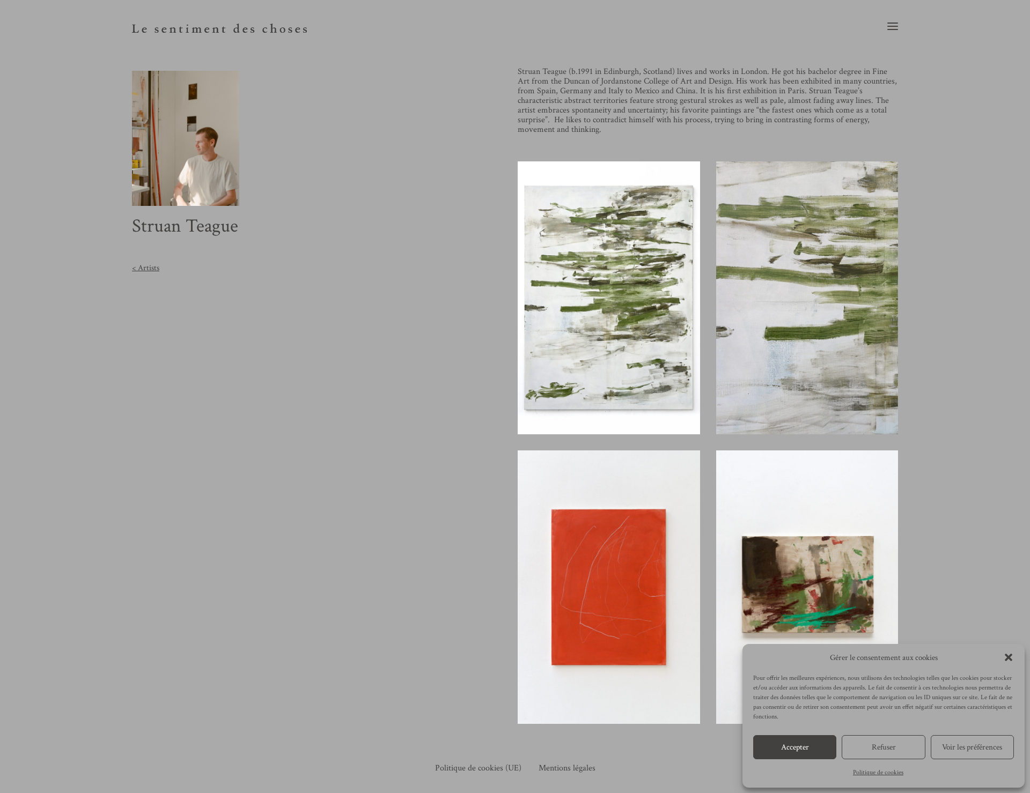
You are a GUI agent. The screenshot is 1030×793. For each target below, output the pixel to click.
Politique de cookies (878, 772)
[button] (1008, 657)
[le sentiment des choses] (219, 26)
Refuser (884, 747)
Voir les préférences (972, 747)
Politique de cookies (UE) (478, 768)
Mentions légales (567, 768)
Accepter (795, 747)
